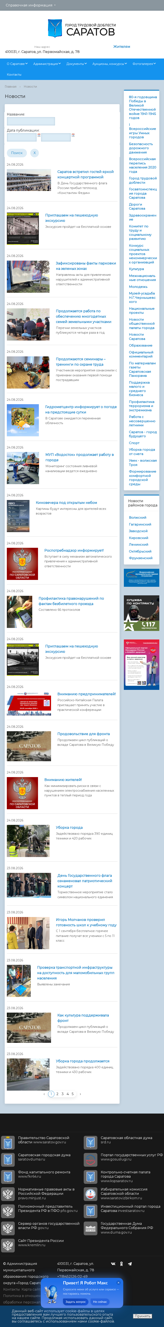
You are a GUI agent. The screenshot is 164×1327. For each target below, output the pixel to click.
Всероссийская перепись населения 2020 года (142, 165)
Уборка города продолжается (83, 1061)
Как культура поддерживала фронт (83, 1018)
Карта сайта (32, 1289)
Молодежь (138, 287)
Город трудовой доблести (143, 180)
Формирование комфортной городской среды (142, 477)
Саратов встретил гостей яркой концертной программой (85, 174)
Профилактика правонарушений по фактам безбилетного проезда (71, 601)
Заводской (138, 531)
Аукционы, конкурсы (108, 64)
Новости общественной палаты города (142, 323)
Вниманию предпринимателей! (86, 694)
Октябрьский (140, 551)
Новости (30, 87)
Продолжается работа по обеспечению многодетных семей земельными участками (83, 316)
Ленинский (138, 544)
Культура (136, 269)
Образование (140, 345)
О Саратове (16, 64)
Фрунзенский (140, 558)
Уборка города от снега (142, 451)
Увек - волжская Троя (143, 462)
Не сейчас (100, 1301)
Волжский (137, 517)
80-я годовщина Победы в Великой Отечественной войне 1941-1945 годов (143, 107)
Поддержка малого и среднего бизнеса (139, 388)
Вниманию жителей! (63, 780)
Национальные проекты (142, 310)
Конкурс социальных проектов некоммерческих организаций (143, 253)
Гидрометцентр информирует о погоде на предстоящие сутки (81, 409)
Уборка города (69, 828)
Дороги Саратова (137, 206)
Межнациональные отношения (142, 278)
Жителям (121, 47)
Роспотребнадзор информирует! (74, 550)
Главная (10, 87)
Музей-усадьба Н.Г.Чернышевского (142, 297)
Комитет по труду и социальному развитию (140, 232)
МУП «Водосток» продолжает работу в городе (79, 457)
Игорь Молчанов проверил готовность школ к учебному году (86, 922)
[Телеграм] (131, 1264)
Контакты (14, 75)
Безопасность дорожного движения (141, 148)
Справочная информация (29, 5)
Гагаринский (140, 524)
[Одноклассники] (122, 1264)
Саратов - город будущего (143, 434)
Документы (75, 64)
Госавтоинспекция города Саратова (143, 193)
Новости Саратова (137, 336)
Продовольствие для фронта (83, 734)
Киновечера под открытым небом (66, 503)
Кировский (138, 538)
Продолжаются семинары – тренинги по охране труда (80, 361)
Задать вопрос (76, 1301)
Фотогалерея (143, 64)
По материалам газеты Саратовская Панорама (142, 369)
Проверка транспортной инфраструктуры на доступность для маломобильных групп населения (75, 972)
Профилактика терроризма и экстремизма (141, 406)
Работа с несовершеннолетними (142, 421)
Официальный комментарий (141, 354)
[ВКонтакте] (114, 1264)
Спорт (134, 443)
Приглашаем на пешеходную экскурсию (71, 218)
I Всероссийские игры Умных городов (142, 131)
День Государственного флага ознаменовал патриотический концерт (84, 881)
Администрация (45, 64)
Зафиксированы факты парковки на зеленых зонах (86, 266)
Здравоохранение (142, 217)
